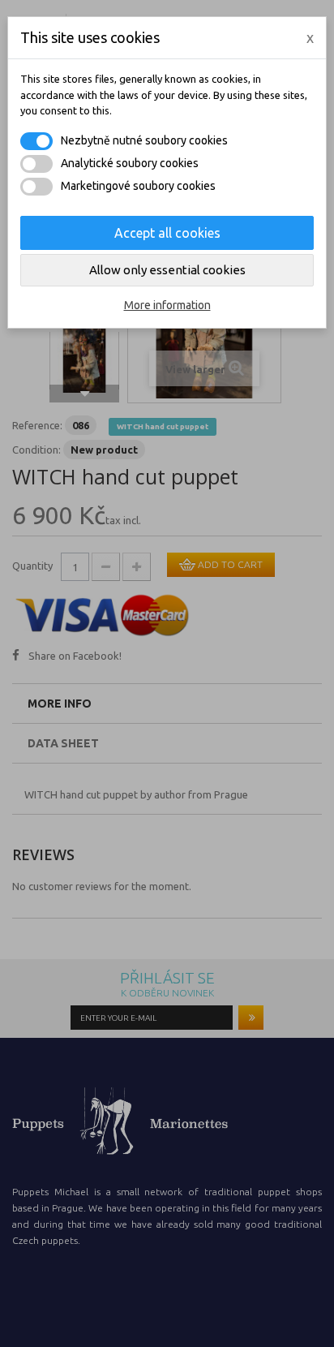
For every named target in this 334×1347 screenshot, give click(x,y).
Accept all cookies (167, 233)
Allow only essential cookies (167, 270)
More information (167, 305)
